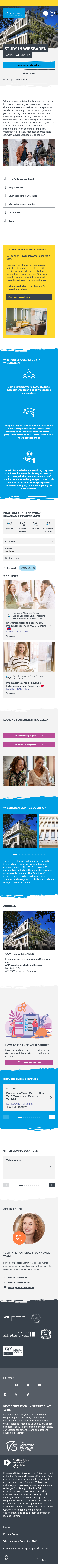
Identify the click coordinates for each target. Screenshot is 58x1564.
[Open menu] (52, 13)
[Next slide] (52, 1117)
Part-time (35, 528)
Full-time (9, 528)
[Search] (45, 13)
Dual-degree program (48, 529)
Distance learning (22, 529)
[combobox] (5, 541)
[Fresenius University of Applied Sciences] (14, 13)
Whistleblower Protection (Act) (20, 1541)
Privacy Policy (10, 1534)
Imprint (7, 1526)
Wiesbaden (21, 79)
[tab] (23, 1117)
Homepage (8, 79)
